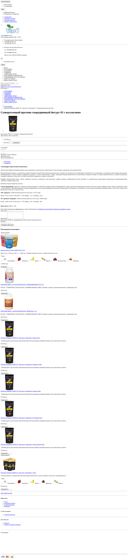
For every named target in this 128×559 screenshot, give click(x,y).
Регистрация (8, 4)
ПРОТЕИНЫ (8, 91)
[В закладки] (3, 149)
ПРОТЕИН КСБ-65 (6, 493)
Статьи (8, 86)
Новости (3, 86)
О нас (6, 501)
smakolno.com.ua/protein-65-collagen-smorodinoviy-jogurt (54, 209)
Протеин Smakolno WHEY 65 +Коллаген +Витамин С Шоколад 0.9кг (21, 364)
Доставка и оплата (9, 18)
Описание (7, 161)
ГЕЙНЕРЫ (7, 94)
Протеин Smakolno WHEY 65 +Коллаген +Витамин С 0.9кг (18, 472)
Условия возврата (9, 505)
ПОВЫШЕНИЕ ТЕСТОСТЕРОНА (14, 99)
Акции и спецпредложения (12, 524)
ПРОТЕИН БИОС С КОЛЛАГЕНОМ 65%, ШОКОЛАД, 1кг (19, 311)
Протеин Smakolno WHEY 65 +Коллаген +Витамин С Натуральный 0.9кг (22, 444)
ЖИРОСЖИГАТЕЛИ (10, 102)
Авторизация (8, 6)
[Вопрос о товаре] (1, 149)
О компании (7, 17)
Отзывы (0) (7, 163)
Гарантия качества (9, 20)
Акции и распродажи (10, 21)
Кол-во (6, 142)
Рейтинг (3, 221)
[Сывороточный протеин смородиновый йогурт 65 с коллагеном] (13, 131)
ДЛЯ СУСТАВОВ (9, 100)
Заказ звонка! (13, 40)
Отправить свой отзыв (7, 225)
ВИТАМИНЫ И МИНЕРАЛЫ (13, 97)
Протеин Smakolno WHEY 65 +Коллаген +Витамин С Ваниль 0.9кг (21, 391)
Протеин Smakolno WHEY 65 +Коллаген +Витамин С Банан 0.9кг (20, 338)
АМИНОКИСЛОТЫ (10, 96)
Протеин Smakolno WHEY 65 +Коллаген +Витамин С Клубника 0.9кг (21, 418)
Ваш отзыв (4, 218)
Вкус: (3, 256)
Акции (13, 86)
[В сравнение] (5, 149)
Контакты (18, 86)
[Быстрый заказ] (8, 267)
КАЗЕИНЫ (7, 92)
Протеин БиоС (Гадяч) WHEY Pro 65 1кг (13, 250)
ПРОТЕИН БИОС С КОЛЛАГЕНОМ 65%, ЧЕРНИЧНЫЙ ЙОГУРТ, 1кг (22, 284)
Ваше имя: (4, 211)
